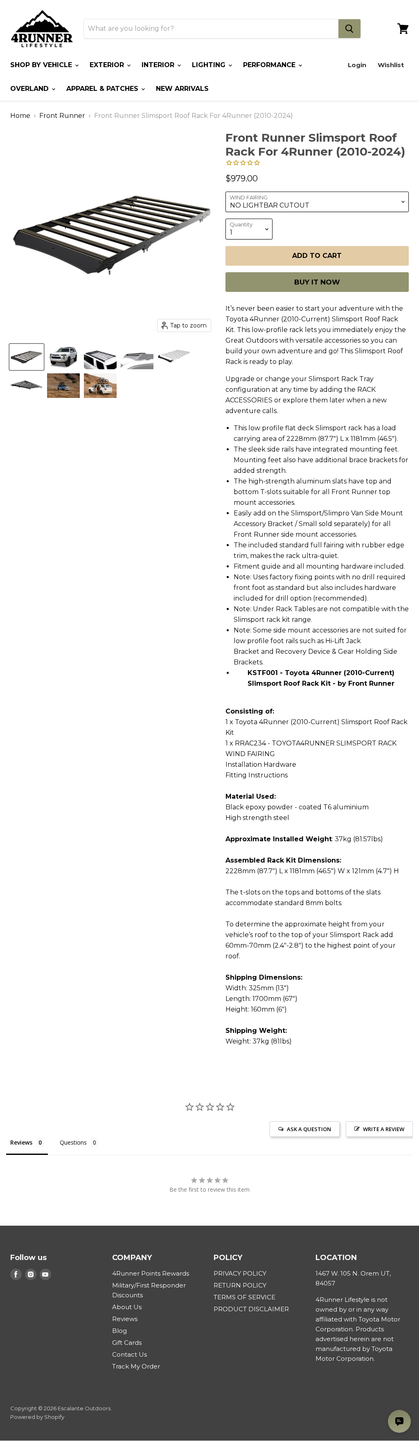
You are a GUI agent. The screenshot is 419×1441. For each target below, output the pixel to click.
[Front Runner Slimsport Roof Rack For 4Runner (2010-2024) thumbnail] (26, 357)
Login (357, 65)
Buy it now (317, 282)
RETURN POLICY (240, 1285)
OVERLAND (30, 89)
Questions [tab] (73, 1142)
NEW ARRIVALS (182, 89)
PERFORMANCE (270, 65)
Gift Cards (127, 1342)
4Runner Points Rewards (150, 1273)
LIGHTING (210, 65)
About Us (127, 1307)
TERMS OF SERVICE (244, 1297)
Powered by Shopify (37, 1417)
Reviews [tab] (21, 1142)
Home (20, 116)
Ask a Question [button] (309, 1129)
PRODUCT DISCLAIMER (251, 1309)
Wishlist (391, 65)
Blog (119, 1331)
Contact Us (129, 1354)
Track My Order (136, 1366)
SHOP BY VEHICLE (42, 65)
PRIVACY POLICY (240, 1273)
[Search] (349, 28)
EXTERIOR (108, 65)
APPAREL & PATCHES (103, 89)
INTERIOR (159, 65)
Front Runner (62, 116)
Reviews (124, 1319)
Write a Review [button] (383, 1129)
